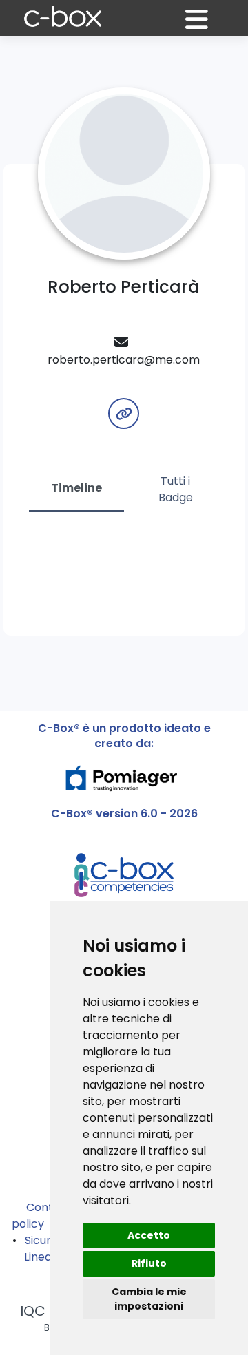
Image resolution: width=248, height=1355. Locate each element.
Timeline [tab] (76, 488)
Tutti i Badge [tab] (175, 489)
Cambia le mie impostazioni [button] (149, 1299)
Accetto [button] (148, 1235)
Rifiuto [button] (149, 1263)
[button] (205, 25)
